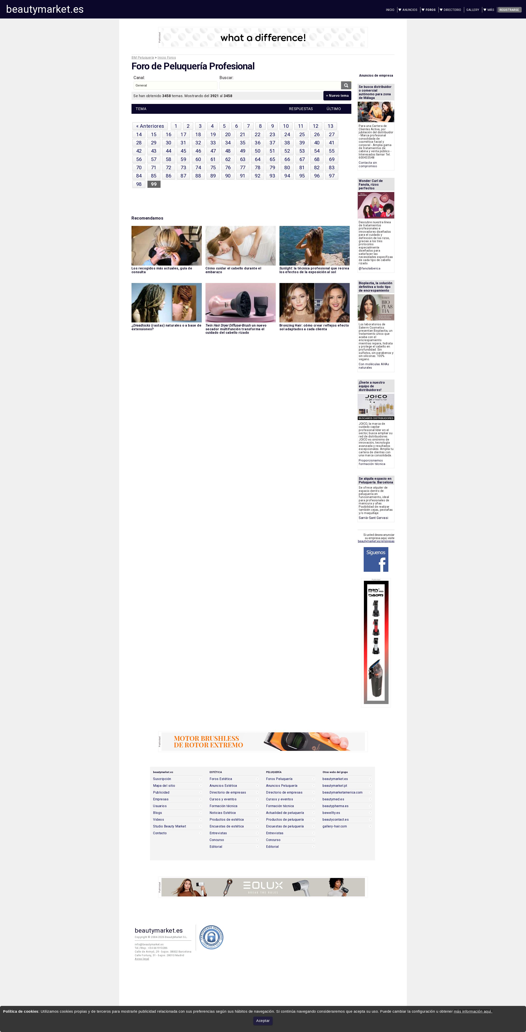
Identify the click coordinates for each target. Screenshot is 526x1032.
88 (198, 176)
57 (154, 159)
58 (168, 159)
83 (332, 167)
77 (243, 167)
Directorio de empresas (228, 792)
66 (287, 159)
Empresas (160, 799)
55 (332, 151)
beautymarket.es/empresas (376, 541)
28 (139, 143)
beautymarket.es (45, 9)
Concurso (217, 840)
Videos (158, 819)
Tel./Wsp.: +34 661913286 (151, 947)
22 (257, 134)
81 (302, 167)
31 (183, 143)
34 (228, 143)
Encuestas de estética (227, 826)
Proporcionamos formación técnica (372, 462)
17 (183, 134)
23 (272, 134)
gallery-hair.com (335, 826)
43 (154, 151)
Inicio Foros (167, 58)
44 (168, 151)
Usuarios (160, 806)
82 (317, 167)
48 (228, 151)
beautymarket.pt (335, 785)
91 (243, 176)
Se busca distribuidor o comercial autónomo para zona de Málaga (375, 92)
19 (213, 134)
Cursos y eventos (223, 799)
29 (154, 143)
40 (317, 143)
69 (332, 159)
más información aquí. (473, 1011)
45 (183, 151)
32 (198, 143)
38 (287, 143)
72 (168, 167)
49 (243, 151)
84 (139, 176)
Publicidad (161, 792)
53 (302, 151)
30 (168, 143)
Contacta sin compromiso (368, 164)
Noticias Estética (223, 813)
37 (272, 143)
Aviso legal (142, 958)
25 (302, 134)
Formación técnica (224, 806)
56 (139, 159)
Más (491, 10)
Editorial (216, 846)
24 (287, 134)
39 (302, 143)
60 (198, 159)
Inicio (390, 10)
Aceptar (263, 1021)
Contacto (160, 833)
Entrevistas (218, 833)
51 (272, 151)
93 (272, 176)
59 (183, 159)
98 (139, 184)
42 (139, 151)
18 (198, 134)
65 (272, 159)
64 (257, 159)
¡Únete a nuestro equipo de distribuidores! (372, 386)
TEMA (141, 109)
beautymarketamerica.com (343, 792)
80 (287, 167)
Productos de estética (227, 819)
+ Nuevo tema (337, 95)
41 (332, 143)
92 (257, 176)
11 (301, 126)
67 (302, 159)
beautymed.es (333, 799)
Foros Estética (221, 779)
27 (332, 134)
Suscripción (162, 779)
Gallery (472, 10)
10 (286, 126)
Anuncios (410, 10)
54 (317, 151)
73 (183, 167)
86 (168, 176)
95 (302, 176)
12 (315, 126)
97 (332, 176)
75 (213, 167)
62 (228, 159)
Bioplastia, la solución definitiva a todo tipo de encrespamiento (375, 286)
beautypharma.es (336, 806)
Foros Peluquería (279, 779)
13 (330, 126)
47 (213, 151)
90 (228, 176)
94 (287, 176)
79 (272, 167)
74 (198, 167)
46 (198, 151)
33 (213, 143)
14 (139, 134)
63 (243, 159)
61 (213, 159)
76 (228, 167)
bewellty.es (331, 813)
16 (168, 134)
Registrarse (509, 10)
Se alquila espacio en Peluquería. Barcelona (376, 480)
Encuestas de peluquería (285, 826)
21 (243, 134)
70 (139, 167)
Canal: (139, 77)
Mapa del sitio (164, 785)
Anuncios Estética (223, 785)
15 (154, 134)
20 (228, 134)
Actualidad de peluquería (285, 813)
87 (183, 176)
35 (243, 143)
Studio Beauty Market (169, 826)
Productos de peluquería (285, 819)
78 (257, 167)
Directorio (452, 10)
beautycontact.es (336, 819)
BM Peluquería (143, 58)
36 (257, 143)
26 (317, 134)
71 (154, 167)
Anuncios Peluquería (282, 785)
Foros (431, 10)
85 (154, 176)
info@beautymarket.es (149, 944)
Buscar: (226, 77)
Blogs (157, 813)
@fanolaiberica (369, 268)
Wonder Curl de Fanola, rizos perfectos (371, 184)
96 (317, 176)
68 (317, 159)
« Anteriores (150, 126)
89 (213, 176)
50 (257, 151)
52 (287, 151)
